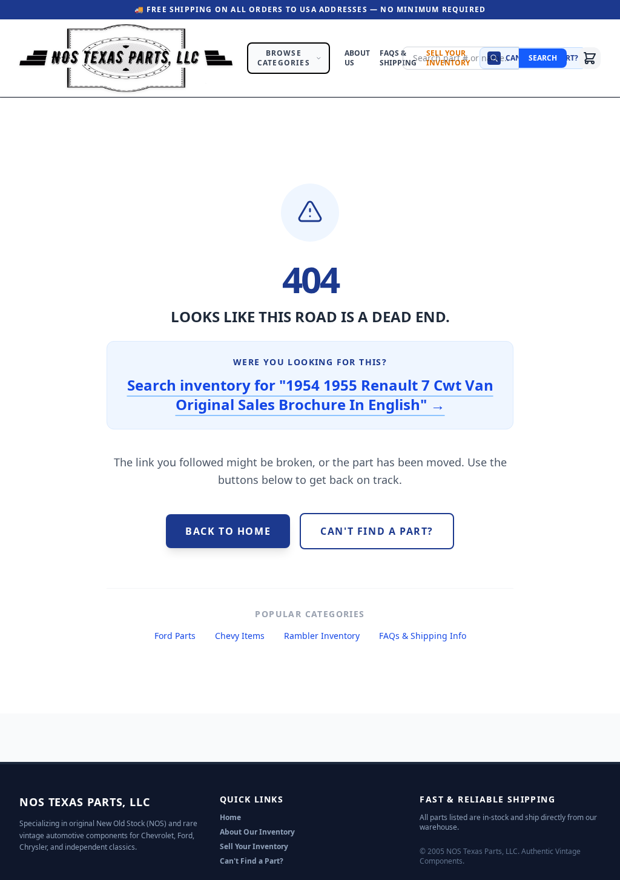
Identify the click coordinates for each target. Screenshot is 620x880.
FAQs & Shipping (398, 58)
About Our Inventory (257, 832)
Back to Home (228, 531)
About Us (357, 58)
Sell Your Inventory (254, 846)
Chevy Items (240, 635)
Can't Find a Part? (251, 861)
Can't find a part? (377, 531)
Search (543, 58)
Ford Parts (175, 635)
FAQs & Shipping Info (422, 635)
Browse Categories (283, 58)
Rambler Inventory (322, 635)
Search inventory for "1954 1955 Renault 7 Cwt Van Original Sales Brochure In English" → (310, 394)
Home (230, 817)
